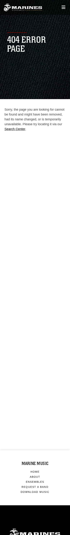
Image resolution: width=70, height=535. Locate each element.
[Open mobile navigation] (63, 7)
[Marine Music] (23, 7)
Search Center (14, 129)
